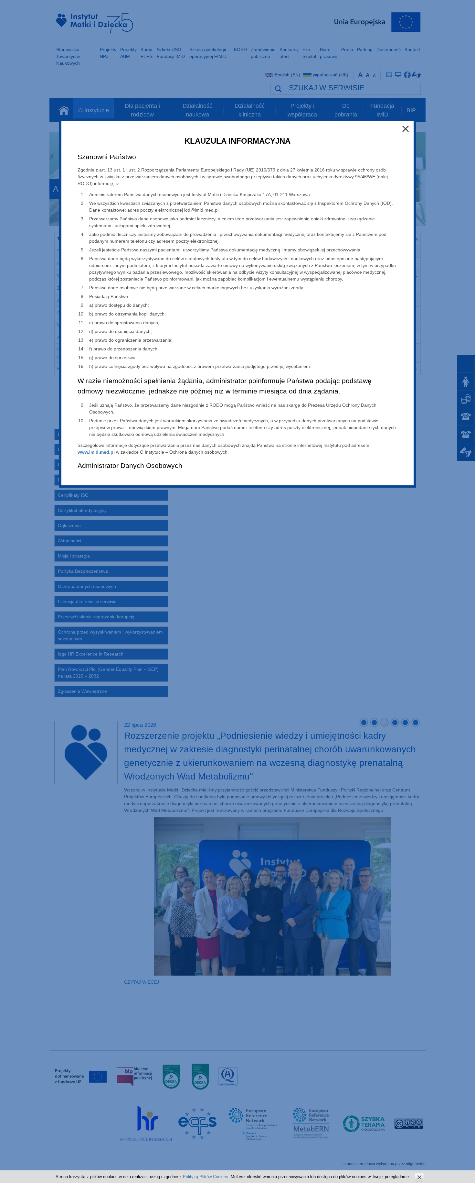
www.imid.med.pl (96, 452)
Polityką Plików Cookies (205, 1176)
